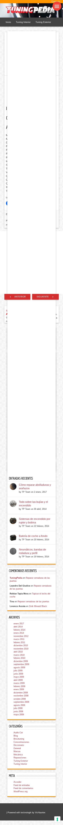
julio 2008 (18, 712)
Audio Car (18, 737)
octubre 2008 (20, 703)
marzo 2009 (19, 687)
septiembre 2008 (21, 706)
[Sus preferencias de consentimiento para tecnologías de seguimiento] (57, 819)
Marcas (17, 755)
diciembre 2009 (21, 665)
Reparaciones (20, 762)
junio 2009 (18, 678)
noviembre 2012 (21, 640)
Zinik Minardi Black (38, 610)
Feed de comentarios (23, 792)
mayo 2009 (19, 681)
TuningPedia (16, 582)
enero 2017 (19, 627)
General (17, 752)
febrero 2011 (19, 646)
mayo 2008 (19, 718)
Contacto (56, 1)
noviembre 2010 (21, 653)
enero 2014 (19, 637)
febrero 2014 (19, 634)
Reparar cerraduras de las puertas (33, 605)
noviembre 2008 (21, 700)
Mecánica (18, 758)
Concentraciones (21, 746)
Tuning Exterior (43, 22)
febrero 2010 (19, 662)
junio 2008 (18, 715)
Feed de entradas (22, 789)
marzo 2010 (19, 659)
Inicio (8, 22)
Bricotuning (19, 743)
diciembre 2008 (21, 696)
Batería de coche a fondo (33, 540)
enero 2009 (19, 693)
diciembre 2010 (21, 649)
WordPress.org (20, 795)
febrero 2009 (19, 690)
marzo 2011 (19, 643)
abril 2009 (18, 684)
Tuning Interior (23, 22)
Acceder (17, 786)
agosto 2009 (19, 671)
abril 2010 (18, 656)
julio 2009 (18, 675)
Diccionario (19, 749)
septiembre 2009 (21, 668)
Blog (16, 740)
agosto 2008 (19, 709)
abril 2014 (18, 631)
